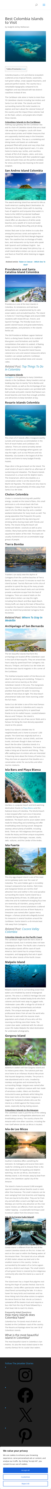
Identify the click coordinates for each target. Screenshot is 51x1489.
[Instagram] (25, 1383)
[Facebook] (25, 1404)
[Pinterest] (25, 1444)
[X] (25, 1424)
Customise (25, 1477)
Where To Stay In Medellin (23, 619)
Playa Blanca (28, 808)
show (23, 69)
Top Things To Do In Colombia (24, 367)
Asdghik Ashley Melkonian (18, 27)
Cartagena (9, 377)
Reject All (25, 1483)
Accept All (25, 1470)
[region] (25, 1468)
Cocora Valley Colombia (22, 930)
